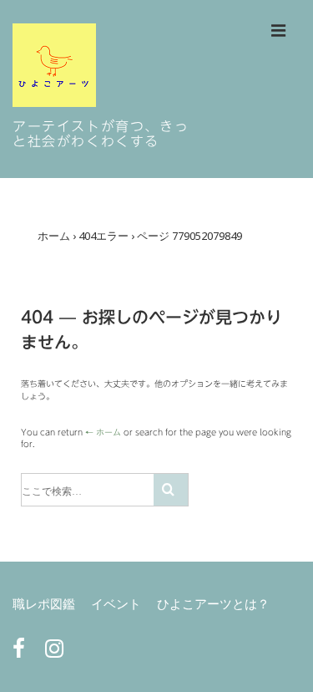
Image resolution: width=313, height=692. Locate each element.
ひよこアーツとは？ (213, 603)
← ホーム (103, 432)
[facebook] (23, 652)
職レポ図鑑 (44, 603)
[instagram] (56, 652)
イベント (116, 603)
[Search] (171, 490)
